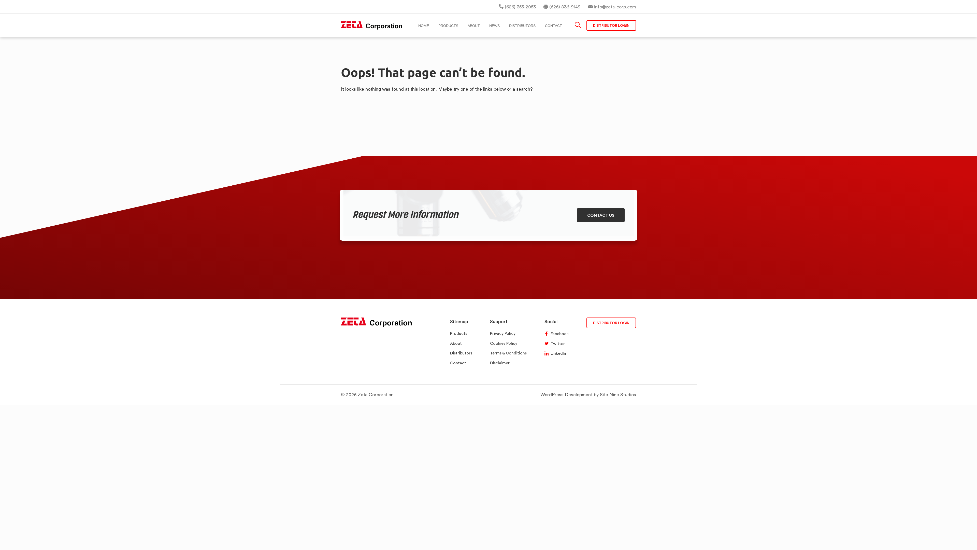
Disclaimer (500, 363)
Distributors (461, 353)
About (456, 343)
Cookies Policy (503, 343)
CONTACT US (600, 215)
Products (458, 333)
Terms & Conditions (508, 353)
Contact (458, 363)
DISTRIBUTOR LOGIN (611, 323)
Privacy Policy (502, 333)
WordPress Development (566, 394)
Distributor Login (611, 25)
